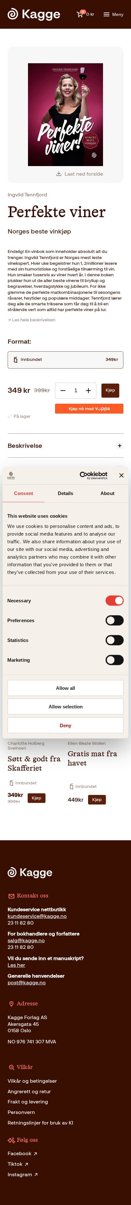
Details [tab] (65, 493)
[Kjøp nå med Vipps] (89, 409)
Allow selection (66, 706)
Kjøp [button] (36, 798)
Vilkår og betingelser (32, 1081)
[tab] (65, 445)
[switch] (115, 620)
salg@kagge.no (26, 940)
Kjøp (110, 390)
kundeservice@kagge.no (37, 916)
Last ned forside (84, 174)
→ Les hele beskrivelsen (31, 320)
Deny (65, 725)
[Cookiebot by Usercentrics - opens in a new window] (81, 475)
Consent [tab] (23, 493)
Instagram (20, 1174)
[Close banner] (121, 475)
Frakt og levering (28, 1102)
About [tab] (107, 493)
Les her (16, 965)
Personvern (21, 1112)
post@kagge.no (27, 983)
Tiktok (15, 1164)
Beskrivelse (25, 445)
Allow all (65, 687)
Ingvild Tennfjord (27, 195)
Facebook (19, 1153)
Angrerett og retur (29, 1091)
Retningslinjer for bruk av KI (40, 1123)
